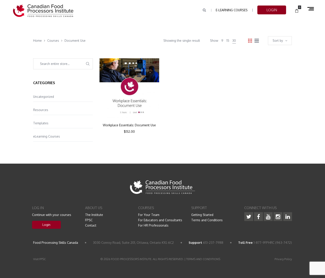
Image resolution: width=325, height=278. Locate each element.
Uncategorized (43, 96)
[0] (296, 11)
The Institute (94, 215)
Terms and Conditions (207, 220)
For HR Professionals (153, 225)
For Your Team (148, 215)
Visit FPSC (39, 259)
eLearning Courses (46, 136)
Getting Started (202, 215)
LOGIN (271, 10)
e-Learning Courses (232, 10)
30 (234, 40)
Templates (40, 123)
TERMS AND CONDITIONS (203, 259)
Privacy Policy (283, 259)
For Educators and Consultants (160, 220)
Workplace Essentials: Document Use (129, 125)
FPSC (89, 220)
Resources (40, 110)
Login (46, 225)
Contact (90, 225)
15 (227, 40)
